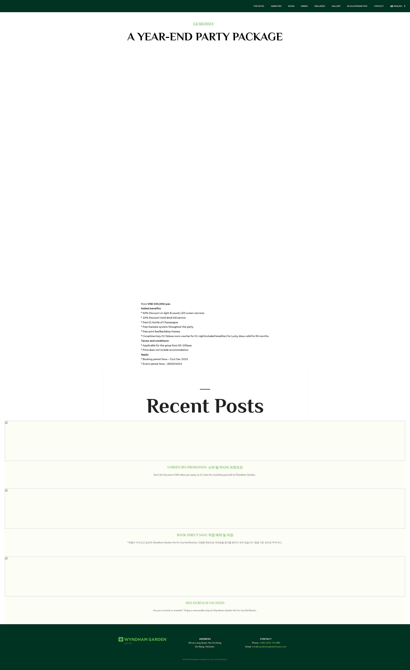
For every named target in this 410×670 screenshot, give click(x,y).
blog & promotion (357, 6)
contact (379, 6)
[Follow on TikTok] (125, 649)
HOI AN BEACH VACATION (205, 603)
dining (304, 6)
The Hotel (258, 6)
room (291, 6)
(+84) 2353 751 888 (270, 642)
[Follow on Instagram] (132, 649)
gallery (336, 6)
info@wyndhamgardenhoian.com (269, 646)
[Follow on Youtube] (138, 649)
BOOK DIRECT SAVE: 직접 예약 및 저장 (205, 535)
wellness (319, 6)
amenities (276, 6)
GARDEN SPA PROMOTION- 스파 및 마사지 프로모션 (205, 467)
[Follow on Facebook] (119, 649)
